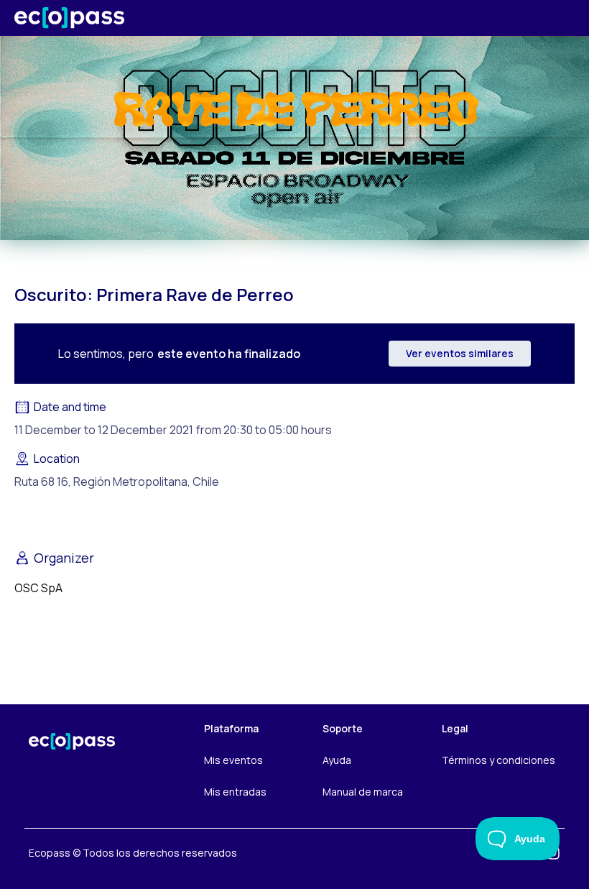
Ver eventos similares (460, 353)
